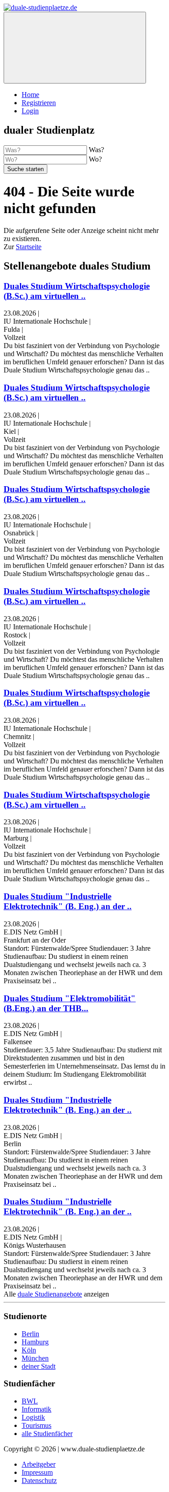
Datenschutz (39, 1480)
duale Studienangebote (50, 1294)
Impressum (37, 1472)
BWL (30, 1401)
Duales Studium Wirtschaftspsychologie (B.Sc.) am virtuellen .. (77, 291)
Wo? (95, 159)
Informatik (36, 1409)
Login (30, 111)
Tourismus (36, 1425)
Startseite (28, 247)
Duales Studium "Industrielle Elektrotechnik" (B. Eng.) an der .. (68, 901)
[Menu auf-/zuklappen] (75, 48)
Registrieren (39, 103)
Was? (96, 149)
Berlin (30, 1334)
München (35, 1358)
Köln (29, 1350)
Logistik (33, 1417)
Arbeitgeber (38, 1464)
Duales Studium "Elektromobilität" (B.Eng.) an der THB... (70, 1003)
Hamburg (35, 1342)
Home (30, 94)
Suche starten (25, 169)
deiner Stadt (38, 1366)
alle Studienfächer (47, 1433)
